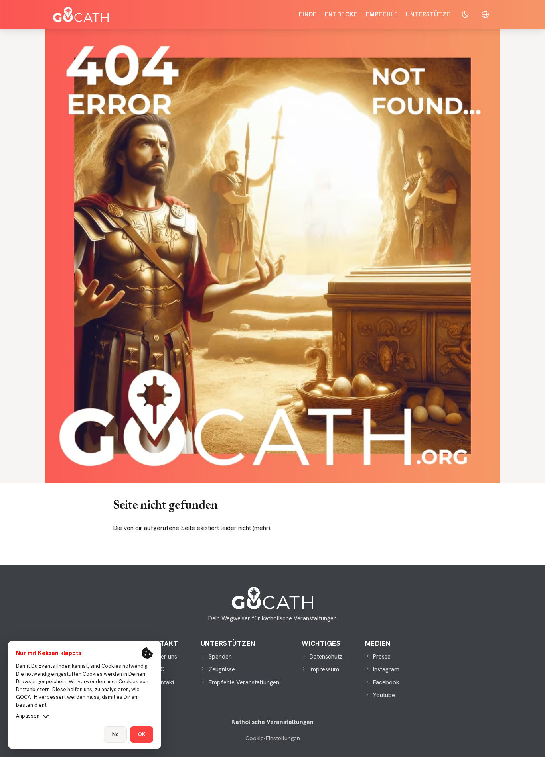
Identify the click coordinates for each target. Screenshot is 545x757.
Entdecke (341, 14)
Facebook (386, 682)
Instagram (386, 669)
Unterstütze (428, 14)
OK (141, 734)
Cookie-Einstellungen (272, 738)
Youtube (384, 695)
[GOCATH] (81, 14)
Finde (308, 14)
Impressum (324, 669)
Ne (115, 734)
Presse (382, 657)
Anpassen (27, 715)
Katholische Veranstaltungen (272, 722)
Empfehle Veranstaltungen (244, 682)
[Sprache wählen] (485, 14)
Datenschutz (326, 657)
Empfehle (382, 14)
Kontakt (164, 682)
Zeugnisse (222, 669)
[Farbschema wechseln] (465, 14)
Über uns (165, 657)
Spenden (220, 657)
